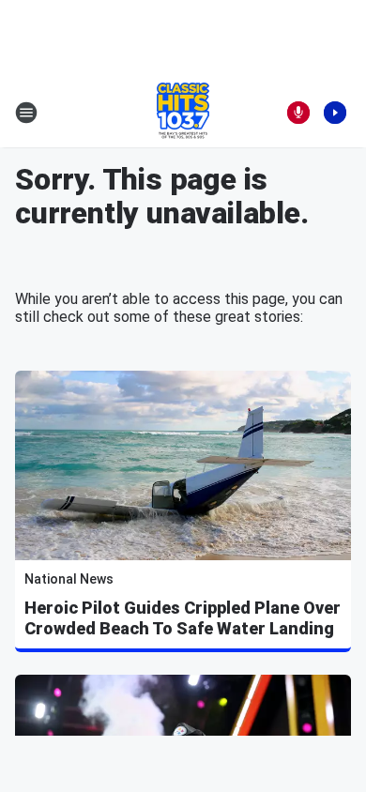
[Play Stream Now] (335, 112)
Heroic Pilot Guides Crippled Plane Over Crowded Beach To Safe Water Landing (182, 618)
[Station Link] (183, 113)
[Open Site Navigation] (26, 112)
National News (69, 578)
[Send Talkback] (298, 112)
